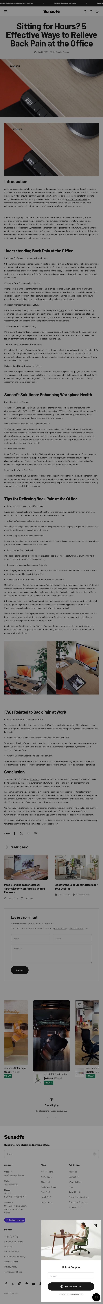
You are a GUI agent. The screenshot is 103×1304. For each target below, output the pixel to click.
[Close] (95, 1225)
